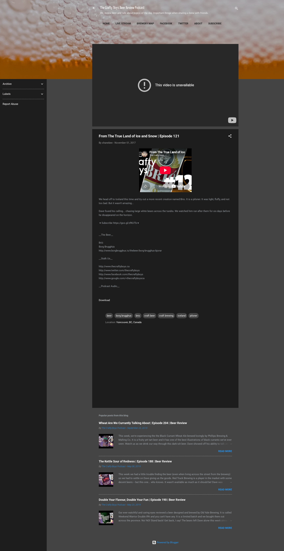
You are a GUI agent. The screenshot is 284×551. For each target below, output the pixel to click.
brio (138, 315)
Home (106, 23)
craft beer (149, 315)
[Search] (236, 9)
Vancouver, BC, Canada (129, 322)
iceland (182, 315)
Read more (225, 451)
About (198, 23)
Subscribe (214, 23)
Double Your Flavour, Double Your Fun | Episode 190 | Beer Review (142, 499)
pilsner (193, 315)
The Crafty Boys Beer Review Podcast (122, 8)
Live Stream (123, 23)
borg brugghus (123, 315)
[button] (230, 136)
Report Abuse (10, 104)
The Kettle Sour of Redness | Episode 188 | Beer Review (135, 461)
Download (104, 300)
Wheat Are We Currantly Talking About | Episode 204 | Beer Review (143, 423)
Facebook (166, 23)
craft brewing (166, 315)
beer (109, 315)
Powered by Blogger (167, 542)
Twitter (183, 23)
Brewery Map (145, 23)
